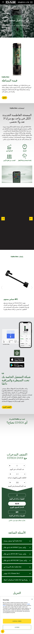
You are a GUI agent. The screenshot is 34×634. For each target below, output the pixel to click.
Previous (31, 219)
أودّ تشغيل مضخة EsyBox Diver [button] (12, 541)
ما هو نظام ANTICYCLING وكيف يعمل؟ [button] (14, 554)
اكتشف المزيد (7, 407)
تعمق (4, 97)
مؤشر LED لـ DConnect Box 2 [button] (11, 573)
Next (3, 219)
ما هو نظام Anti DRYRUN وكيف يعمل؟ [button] (14, 547)
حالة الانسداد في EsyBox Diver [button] (12, 567)
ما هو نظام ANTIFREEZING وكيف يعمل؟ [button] (15, 560)
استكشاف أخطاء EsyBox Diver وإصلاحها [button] (15, 580)
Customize (17, 627)
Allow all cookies (17, 621)
